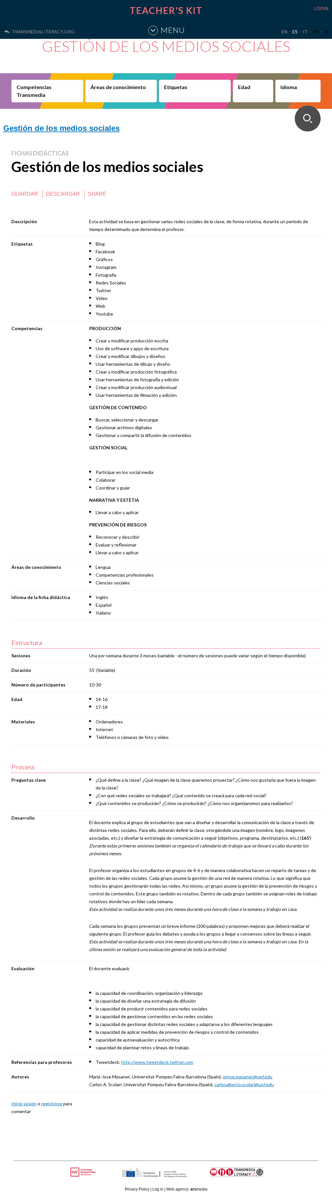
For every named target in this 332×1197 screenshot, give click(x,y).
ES (295, 31)
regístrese (51, 1103)
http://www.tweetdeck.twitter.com (157, 1062)
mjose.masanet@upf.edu (247, 1076)
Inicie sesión (24, 1103)
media (199, 1189)
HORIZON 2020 (171, 1175)
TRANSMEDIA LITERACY (244, 1175)
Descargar (63, 194)
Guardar (24, 194)
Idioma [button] (288, 87)
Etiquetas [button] (175, 87)
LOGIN (321, 8)
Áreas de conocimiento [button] (118, 87)
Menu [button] (172, 30)
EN (284, 31)
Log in (157, 1189)
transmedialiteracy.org (43, 31)
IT (305, 31)
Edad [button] (244, 87)
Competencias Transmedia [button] (34, 91)
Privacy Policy (137, 1189)
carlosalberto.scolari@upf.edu (244, 1084)
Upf (84, 1172)
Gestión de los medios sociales (61, 128)
